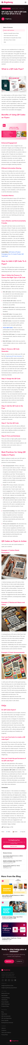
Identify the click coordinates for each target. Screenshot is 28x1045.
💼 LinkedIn (15, 831)
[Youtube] (15, 980)
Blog (2, 1012)
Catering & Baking (5, 997)
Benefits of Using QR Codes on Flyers (11, 33)
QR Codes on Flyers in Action (9, 39)
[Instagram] (9, 980)
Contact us (3, 1030)
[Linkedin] (12, 980)
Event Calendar (4, 1020)
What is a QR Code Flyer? (9, 30)
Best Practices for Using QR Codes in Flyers (12, 37)
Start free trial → (14, 846)
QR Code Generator (6, 1016)
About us (3, 1028)
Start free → (9, 961)
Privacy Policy (4, 1034)
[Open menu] (25, 2)
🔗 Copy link (22, 831)
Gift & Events (4, 1000)
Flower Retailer (5, 1002)
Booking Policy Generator (7, 1022)
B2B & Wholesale (5, 1004)
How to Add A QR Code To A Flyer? (11, 35)
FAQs (5, 42)
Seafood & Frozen (5, 993)
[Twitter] (6, 980)
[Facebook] (2, 980)
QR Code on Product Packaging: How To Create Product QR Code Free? (12, 254)
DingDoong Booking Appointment (9, 987)
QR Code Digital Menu (6, 1018)
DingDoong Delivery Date (7, 985)
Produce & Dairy (5, 1006)
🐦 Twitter (8, 831)
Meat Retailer (4, 995)
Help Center (4, 1014)
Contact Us (19, 961)
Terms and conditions (6, 1032)
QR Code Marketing (6, 8)
